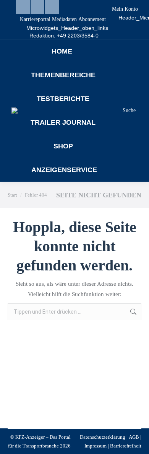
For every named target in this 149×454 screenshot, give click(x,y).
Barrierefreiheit (125, 446)
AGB (134, 437)
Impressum (95, 446)
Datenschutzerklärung (102, 437)
